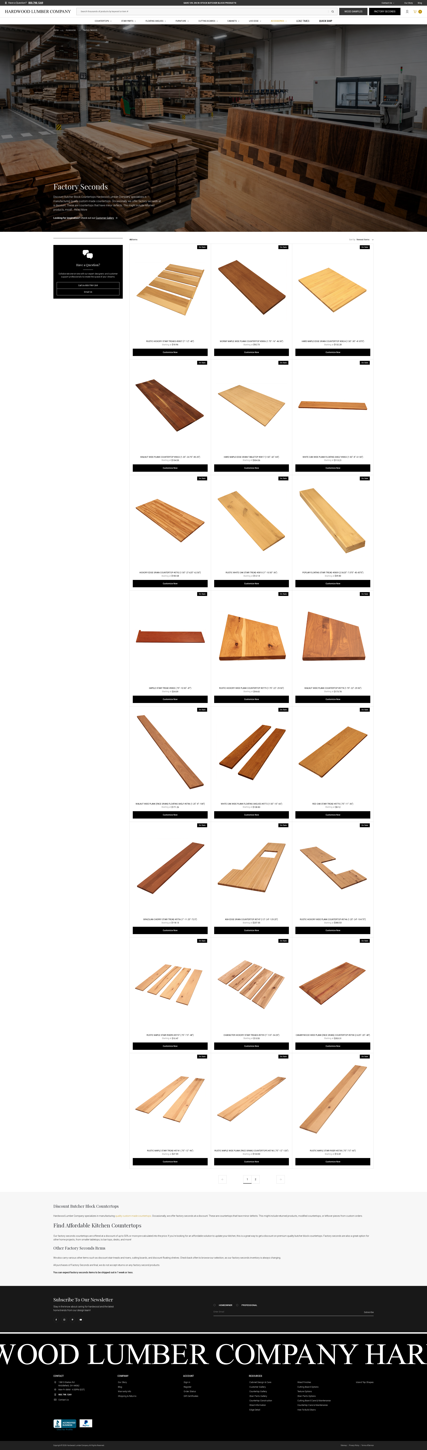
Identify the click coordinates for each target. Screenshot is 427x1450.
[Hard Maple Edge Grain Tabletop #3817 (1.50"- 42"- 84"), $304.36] (251, 405)
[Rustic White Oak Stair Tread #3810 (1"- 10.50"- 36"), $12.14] (251, 521)
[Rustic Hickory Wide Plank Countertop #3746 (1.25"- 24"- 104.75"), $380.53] (332, 868)
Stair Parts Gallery (258, 1396)
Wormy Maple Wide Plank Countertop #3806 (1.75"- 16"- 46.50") (251, 341)
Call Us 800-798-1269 (88, 285)
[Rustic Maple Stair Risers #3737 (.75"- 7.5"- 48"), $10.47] (170, 983)
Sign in (187, 1382)
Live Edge (254, 21)
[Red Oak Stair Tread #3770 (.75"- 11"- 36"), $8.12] (332, 752)
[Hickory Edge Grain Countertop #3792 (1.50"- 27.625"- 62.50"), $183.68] (170, 521)
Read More (80, 209)
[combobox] (365, 239)
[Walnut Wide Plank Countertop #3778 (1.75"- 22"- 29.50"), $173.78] (332, 636)
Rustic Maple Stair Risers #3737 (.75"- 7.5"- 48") (170, 1035)
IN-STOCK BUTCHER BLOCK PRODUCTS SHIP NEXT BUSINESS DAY (209, 3)
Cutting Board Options (308, 1387)
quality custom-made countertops (133, 1216)
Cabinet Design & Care (260, 1382)
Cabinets (232, 21)
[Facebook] (56, 1319)
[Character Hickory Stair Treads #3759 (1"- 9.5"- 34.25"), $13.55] (251, 983)
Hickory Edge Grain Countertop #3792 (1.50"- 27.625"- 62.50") (170, 572)
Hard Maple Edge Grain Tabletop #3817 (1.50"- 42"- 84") (251, 457)
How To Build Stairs (306, 1409)
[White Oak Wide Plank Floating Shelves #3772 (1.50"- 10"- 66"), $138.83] (251, 752)
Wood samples (353, 11)
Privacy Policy (354, 1445)
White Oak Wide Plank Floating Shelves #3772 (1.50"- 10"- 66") (251, 804)
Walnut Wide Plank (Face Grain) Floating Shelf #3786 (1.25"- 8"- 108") (170, 804)
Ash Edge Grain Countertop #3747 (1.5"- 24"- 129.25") (251, 919)
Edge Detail (254, 1409)
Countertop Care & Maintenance (312, 1405)
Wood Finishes (304, 1382)
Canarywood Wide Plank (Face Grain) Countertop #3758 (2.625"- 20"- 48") (333, 1035)
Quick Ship (325, 21)
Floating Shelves (154, 21)
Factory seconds (384, 11)
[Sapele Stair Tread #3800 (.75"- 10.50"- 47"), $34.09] (170, 636)
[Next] (280, 1179)
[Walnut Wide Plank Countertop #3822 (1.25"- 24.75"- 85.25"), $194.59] (170, 405)
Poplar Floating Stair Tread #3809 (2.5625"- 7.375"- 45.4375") (332, 572)
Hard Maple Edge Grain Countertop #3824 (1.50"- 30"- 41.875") (333, 341)
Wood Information (257, 1405)
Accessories (277, 21)
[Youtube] (80, 1319)
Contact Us (387, 3)
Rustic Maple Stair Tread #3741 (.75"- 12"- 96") (170, 1151)
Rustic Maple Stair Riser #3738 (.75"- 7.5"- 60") (333, 1151)
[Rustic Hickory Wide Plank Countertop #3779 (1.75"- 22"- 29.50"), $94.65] (251, 636)
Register (187, 1387)
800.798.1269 (35, 3)
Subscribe (369, 1312)
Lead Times (302, 21)
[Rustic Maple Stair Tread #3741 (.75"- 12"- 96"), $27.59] (170, 1099)
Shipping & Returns (127, 1396)
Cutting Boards (206, 21)
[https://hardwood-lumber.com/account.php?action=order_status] (407, 11)
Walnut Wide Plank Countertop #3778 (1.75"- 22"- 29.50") (332, 688)
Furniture (181, 21)
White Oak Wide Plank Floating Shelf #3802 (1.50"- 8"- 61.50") (333, 457)
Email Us (88, 292)
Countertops (102, 21)
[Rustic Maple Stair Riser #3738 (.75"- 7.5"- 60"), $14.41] (332, 1099)
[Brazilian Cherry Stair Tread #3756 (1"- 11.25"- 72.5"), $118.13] (170, 868)
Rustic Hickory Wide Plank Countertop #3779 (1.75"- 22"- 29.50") (251, 688)
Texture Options (304, 1391)
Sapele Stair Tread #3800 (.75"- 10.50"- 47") (170, 688)
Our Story (408, 3)
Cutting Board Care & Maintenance (314, 1400)
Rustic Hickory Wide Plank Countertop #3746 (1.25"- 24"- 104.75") (333, 919)
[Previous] (222, 1179)
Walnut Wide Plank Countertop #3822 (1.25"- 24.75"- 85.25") (170, 457)
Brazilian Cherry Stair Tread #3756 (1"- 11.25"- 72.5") (170, 919)
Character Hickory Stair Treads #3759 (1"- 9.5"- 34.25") (251, 1035)
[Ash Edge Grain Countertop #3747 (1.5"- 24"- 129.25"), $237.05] (251, 868)
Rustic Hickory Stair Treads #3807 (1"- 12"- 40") (170, 341)
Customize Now (170, 352)
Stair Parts (127, 21)
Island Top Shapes (365, 1382)
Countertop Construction (260, 1400)
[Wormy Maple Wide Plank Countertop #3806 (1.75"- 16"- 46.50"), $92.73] (251, 290)
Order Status (190, 1391)
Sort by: (352, 239)
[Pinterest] (72, 1319)
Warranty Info (124, 1391)
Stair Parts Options (306, 1396)
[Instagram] (64, 1319)
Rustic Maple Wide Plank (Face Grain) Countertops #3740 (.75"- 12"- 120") (251, 1151)
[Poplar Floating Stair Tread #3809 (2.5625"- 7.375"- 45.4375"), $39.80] (332, 521)
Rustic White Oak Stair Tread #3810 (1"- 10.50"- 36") (251, 572)
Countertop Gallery (258, 1391)
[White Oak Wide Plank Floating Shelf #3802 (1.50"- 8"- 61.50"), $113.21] (332, 405)
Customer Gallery (105, 218)
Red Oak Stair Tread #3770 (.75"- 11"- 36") (332, 804)
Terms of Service (367, 1445)
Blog (420, 3)
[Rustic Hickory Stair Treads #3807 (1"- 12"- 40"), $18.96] (170, 290)
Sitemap (344, 1445)
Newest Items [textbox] (363, 239)
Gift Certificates (191, 1396)
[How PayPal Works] (86, 1423)
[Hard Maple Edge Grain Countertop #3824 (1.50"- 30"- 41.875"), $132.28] (332, 290)
